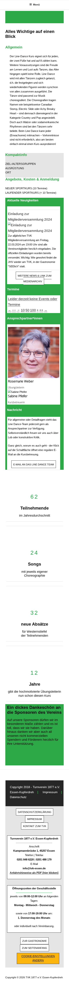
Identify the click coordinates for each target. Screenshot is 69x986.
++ (41, 310)
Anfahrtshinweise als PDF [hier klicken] (34, 872)
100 (33, 310)
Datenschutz (18, 797)
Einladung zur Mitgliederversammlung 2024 (30, 216)
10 (23, 310)
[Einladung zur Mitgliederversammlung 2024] (33, 228)
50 (27, 310)
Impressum (50, 792)
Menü (36, 4)
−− (14, 310)
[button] (34, 164)
